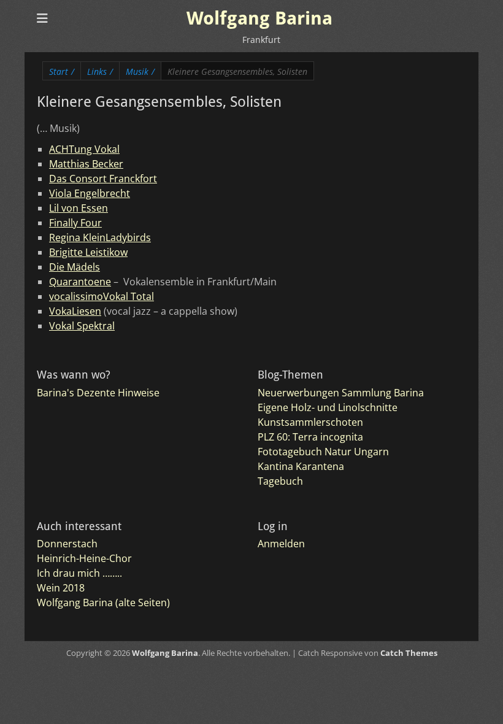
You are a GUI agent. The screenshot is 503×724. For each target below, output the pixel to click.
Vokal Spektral (82, 326)
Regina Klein (77, 237)
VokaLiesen (75, 311)
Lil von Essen (78, 208)
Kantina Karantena (301, 466)
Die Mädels (74, 267)
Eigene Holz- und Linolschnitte (327, 407)
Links (100, 71)
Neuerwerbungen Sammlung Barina (341, 392)
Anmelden (281, 543)
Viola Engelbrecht (89, 193)
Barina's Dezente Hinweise (98, 392)
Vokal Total (128, 296)
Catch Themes (408, 652)
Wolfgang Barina (259, 18)
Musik (140, 71)
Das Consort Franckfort (103, 178)
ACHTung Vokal (84, 149)
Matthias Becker (86, 164)
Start (61, 71)
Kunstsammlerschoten (310, 422)
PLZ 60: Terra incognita (310, 437)
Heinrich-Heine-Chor (84, 558)
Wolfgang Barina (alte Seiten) (103, 602)
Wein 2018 (61, 588)
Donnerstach (67, 543)
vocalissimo (76, 296)
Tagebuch (280, 481)
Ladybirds (128, 237)
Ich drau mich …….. (79, 573)
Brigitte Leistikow (88, 252)
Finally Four (75, 222)
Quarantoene (80, 281)
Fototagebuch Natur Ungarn (323, 451)
